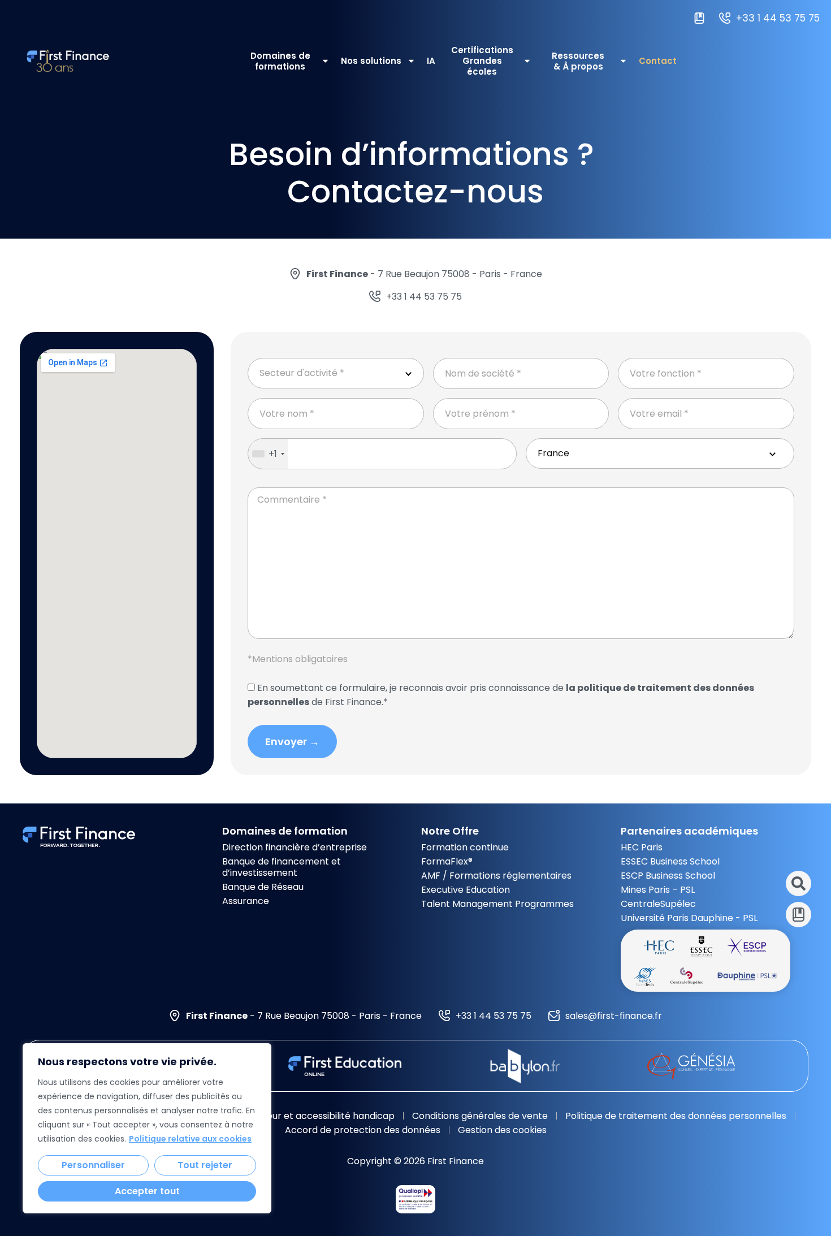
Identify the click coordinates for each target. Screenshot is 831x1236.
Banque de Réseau (263, 886)
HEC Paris (642, 847)
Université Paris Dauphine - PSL (689, 917)
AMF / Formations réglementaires (496, 875)
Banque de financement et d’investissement (281, 867)
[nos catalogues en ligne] (702, 18)
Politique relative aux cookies (190, 1138)
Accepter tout (147, 1191)
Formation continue (465, 847)
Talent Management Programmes (497, 903)
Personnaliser (93, 1165)
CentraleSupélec (658, 903)
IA (431, 61)
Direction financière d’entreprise (294, 847)
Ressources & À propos (578, 61)
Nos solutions (371, 61)
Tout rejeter (205, 1165)
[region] (147, 1128)
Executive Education (465, 889)
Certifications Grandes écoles (482, 60)
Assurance (245, 900)
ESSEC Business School (670, 861)
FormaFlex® (447, 861)
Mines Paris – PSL (658, 889)
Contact (658, 61)
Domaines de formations (280, 61)
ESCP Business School (668, 875)
